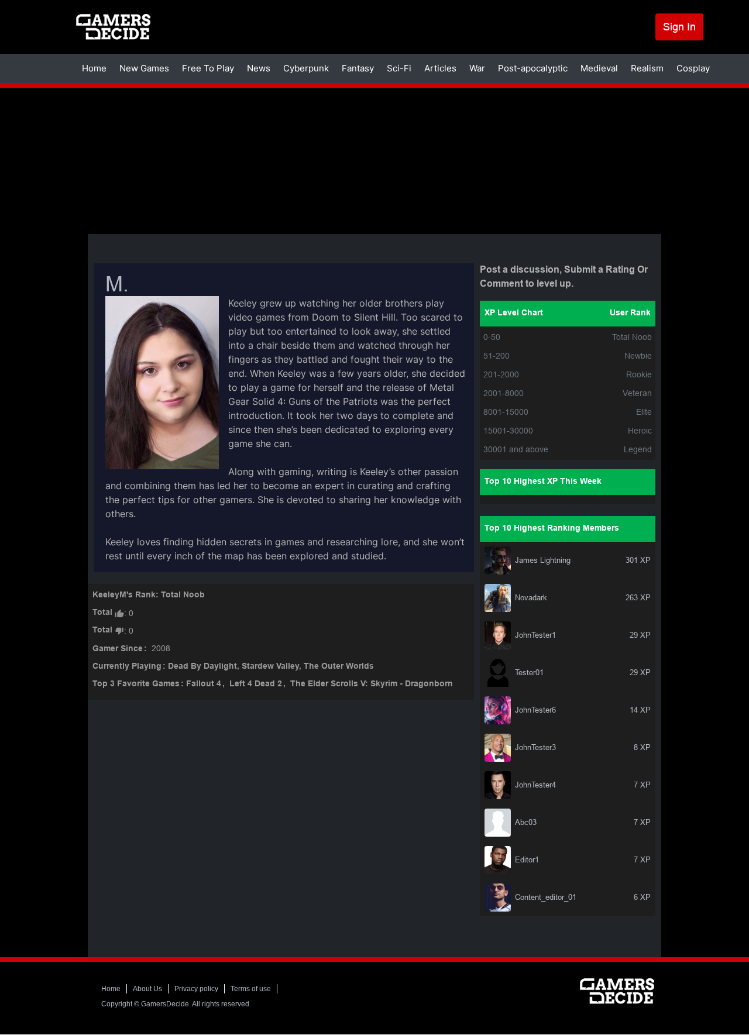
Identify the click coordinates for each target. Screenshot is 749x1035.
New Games (144, 68)
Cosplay (693, 68)
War (477, 68)
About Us (147, 989)
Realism (647, 68)
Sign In (679, 26)
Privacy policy (196, 989)
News (258, 68)
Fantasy (358, 68)
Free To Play (208, 68)
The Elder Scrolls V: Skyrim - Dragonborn (371, 684)
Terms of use (251, 989)
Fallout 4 (203, 684)
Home (94, 68)
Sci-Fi (399, 68)
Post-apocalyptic (533, 68)
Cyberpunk (306, 68)
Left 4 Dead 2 (255, 684)
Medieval (599, 68)
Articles (440, 68)
